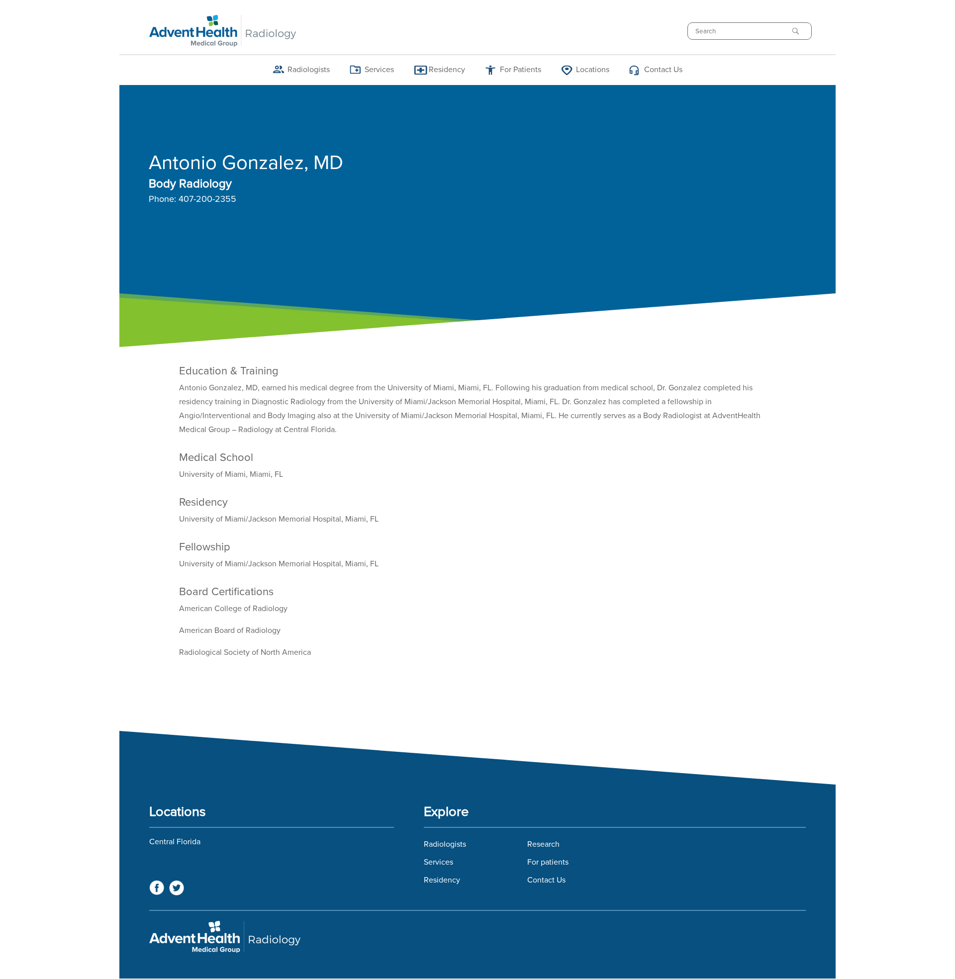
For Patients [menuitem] (520, 70)
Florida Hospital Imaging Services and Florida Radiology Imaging (477, 937)
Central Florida (174, 842)
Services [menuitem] (379, 70)
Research (543, 844)
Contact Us (546, 880)
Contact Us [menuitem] (663, 70)
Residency (442, 880)
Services (438, 862)
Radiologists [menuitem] (308, 70)
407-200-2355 (207, 199)
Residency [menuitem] (447, 70)
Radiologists (445, 844)
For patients (548, 862)
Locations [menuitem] (592, 70)
